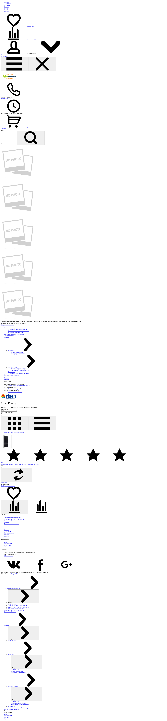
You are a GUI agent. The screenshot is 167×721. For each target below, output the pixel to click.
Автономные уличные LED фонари (18, 373)
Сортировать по (5, 409)
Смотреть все (12, 604)
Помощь (6, 536)
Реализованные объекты (15, 392)
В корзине (4, 482)
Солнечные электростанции (12, 517)
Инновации (11, 372)
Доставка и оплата (9, 533)
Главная (6, 2)
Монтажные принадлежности (20, 370)
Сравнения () (31, 40)
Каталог (6, 522)
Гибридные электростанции (16, 332)
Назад (10, 602)
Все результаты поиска (7, 325)
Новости (6, 8)
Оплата (6, 7)
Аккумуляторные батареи (18, 368)
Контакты (7, 11)
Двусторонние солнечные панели (18, 385)
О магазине (7, 3)
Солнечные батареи (13, 389)
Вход (2, 55)
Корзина (3, 128)
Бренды (6, 379)
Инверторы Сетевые (17, 352)
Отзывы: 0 (4, 462)
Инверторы (11, 350)
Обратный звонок (6, 98)
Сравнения (7, 545)
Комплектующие (13, 367)
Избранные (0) (31, 26)
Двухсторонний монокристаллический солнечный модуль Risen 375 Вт (22, 464)
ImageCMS (14, 574)
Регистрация (4, 56)
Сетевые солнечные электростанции (18, 331)
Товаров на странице (7, 412)
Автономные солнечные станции (17, 329)
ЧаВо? (6, 10)
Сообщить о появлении (8, 486)
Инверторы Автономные (18, 353)
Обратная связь (8, 556)
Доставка (7, 5)
